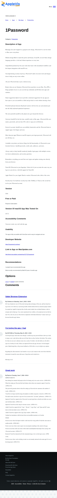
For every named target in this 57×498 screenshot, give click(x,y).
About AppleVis (9, 455)
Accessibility (18, 483)
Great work (10, 370)
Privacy (29, 483)
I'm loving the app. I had (15, 328)
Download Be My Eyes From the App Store (11, 466)
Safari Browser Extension (16, 297)
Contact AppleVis (10, 475)
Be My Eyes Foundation (11, 458)
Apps (13, 20)
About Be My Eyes (10, 462)
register (12, 281)
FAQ (6, 472)
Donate (7, 460)
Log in (7, 281)
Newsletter (8, 470)
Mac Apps (21, 20)
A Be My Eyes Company (39, 483)
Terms (24, 483)
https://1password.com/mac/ (12, 244)
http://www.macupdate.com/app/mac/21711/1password (19, 254)
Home (6, 20)
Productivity (30, 20)
